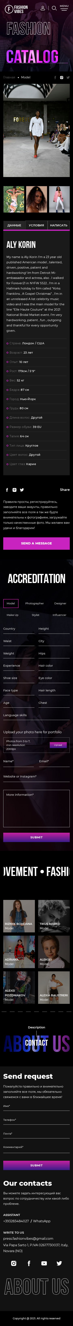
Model (25, 77)
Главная (9, 77)
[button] (4, 1011)
